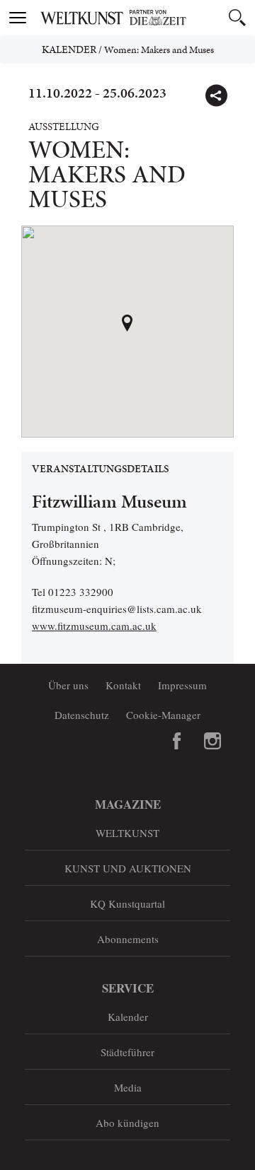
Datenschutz (82, 715)
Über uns (68, 685)
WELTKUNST (127, 833)
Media (128, 1087)
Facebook (177, 741)
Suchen (237, 17)
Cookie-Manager (163, 715)
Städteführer (127, 1052)
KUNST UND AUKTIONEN (127, 868)
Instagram (212, 741)
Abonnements (128, 939)
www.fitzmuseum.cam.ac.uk (94, 626)
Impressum (182, 685)
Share (216, 95)
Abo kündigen (127, 1123)
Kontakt (123, 685)
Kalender (69, 49)
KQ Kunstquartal (127, 903)
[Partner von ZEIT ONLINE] (145, 17)
